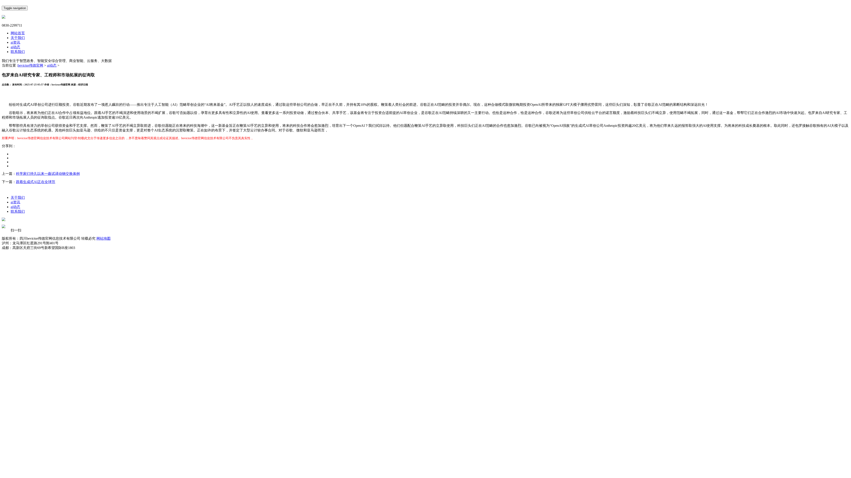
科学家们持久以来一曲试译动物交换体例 (48, 173)
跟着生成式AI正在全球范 (35, 182)
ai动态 (15, 47)
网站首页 (18, 33)
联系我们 (18, 52)
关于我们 (18, 38)
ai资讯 (15, 42)
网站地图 (103, 238)
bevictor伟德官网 (30, 65)
